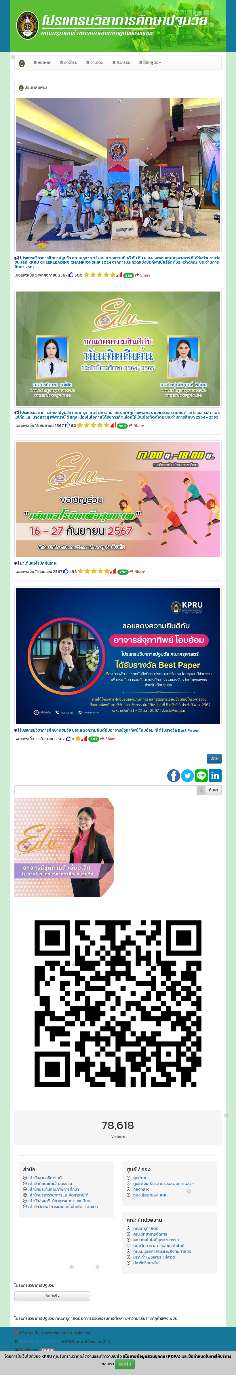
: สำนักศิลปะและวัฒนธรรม (50, 1184)
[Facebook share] (174, 775)
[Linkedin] (215, 775)
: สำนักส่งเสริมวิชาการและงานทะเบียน (59, 1201)
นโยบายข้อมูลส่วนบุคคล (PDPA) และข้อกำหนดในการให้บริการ (177, 1356)
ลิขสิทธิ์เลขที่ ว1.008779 (39, 1341)
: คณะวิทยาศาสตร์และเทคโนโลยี (158, 1246)
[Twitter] (188, 775)
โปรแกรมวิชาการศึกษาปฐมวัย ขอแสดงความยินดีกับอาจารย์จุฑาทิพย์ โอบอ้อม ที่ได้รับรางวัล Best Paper (109, 730)
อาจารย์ (70, 63)
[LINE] (202, 775)
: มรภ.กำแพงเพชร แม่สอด (153, 1257)
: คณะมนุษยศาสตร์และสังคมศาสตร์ (161, 1252)
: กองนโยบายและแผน (149, 1195)
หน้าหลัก (44, 63)
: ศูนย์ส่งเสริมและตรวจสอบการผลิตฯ (163, 1184)
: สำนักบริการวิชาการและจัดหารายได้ (58, 1195)
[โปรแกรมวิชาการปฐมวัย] (22, 62)
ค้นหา (213, 790)
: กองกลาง (140, 1189)
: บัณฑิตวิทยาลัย (145, 1263)
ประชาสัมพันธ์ (35, 88)
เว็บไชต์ (51, 1296)
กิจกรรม (123, 63)
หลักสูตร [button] (150, 63)
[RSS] (16, 1333)
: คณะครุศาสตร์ (145, 1229)
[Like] (71, 275)
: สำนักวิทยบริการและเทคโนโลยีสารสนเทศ (63, 1207)
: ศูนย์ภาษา (140, 1178)
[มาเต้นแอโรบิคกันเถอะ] (118, 499)
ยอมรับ (125, 1364)
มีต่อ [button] (214, 758)
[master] (64, 847)
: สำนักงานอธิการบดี (45, 1178)
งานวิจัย (97, 63)
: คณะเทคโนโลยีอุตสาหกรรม (155, 1240)
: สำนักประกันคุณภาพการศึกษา (53, 1189)
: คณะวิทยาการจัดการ (149, 1234)
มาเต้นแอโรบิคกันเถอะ (39, 563)
